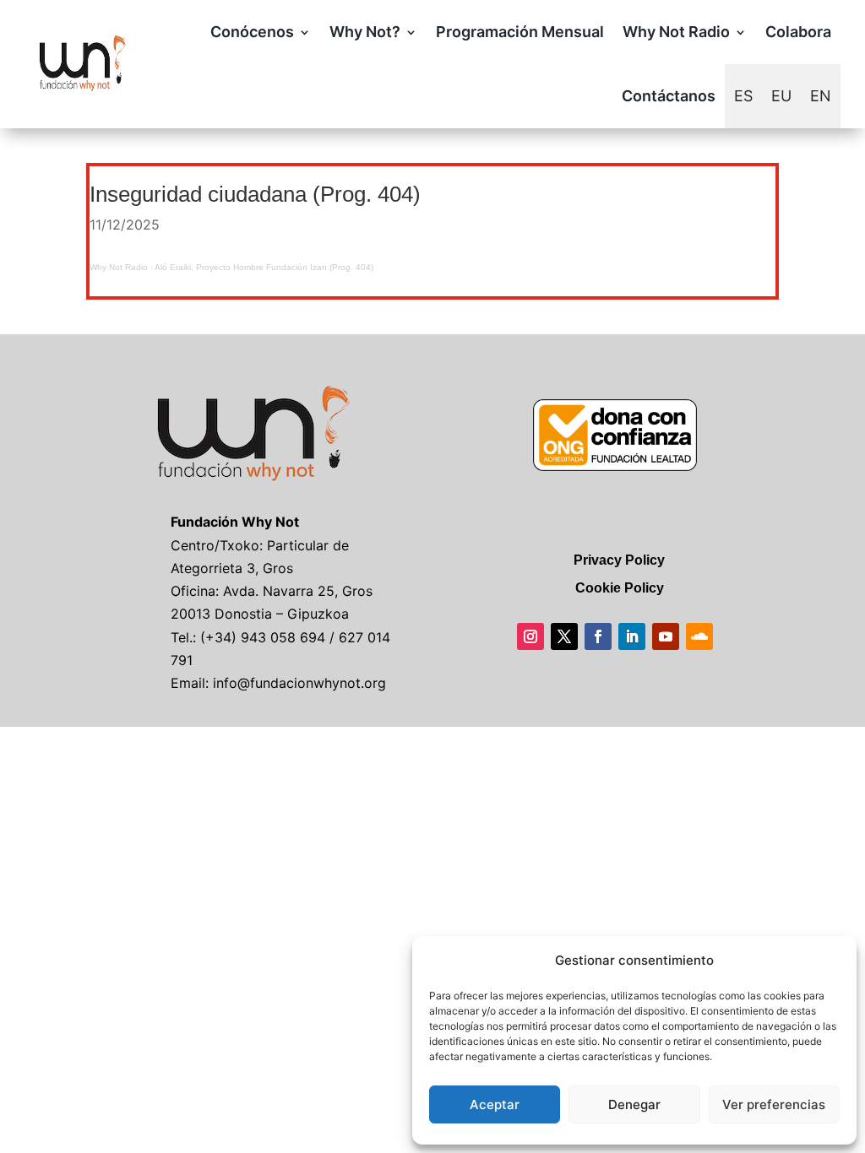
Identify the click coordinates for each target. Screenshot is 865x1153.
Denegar (634, 1104)
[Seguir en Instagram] (530, 636)
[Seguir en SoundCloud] (699, 636)
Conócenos (252, 32)
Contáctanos (668, 96)
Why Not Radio (676, 32)
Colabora (798, 32)
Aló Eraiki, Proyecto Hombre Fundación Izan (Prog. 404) (264, 267)
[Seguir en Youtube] (665, 636)
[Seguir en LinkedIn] (631, 636)
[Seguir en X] (564, 636)
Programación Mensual (520, 32)
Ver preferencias (773, 1104)
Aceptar (495, 1104)
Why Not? (364, 32)
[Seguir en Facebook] (598, 636)
